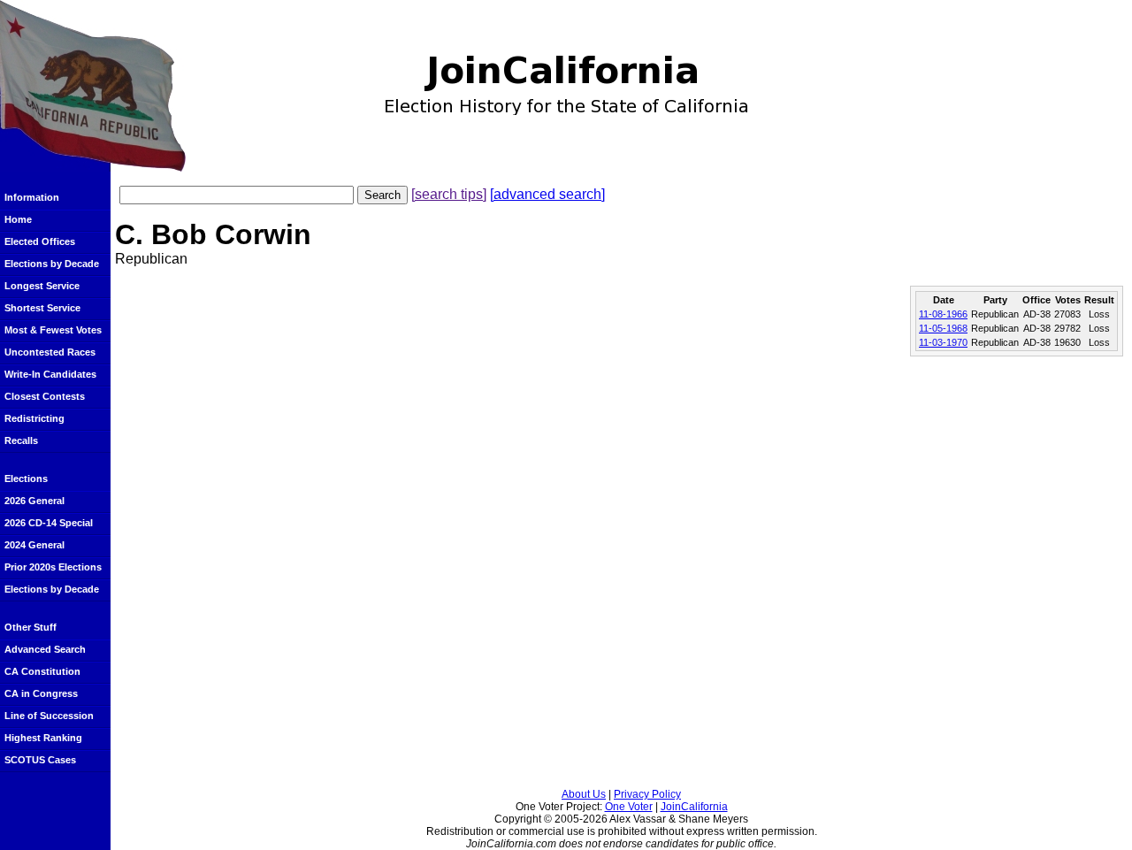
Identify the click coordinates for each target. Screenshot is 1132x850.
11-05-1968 (943, 328)
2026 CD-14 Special (48, 522)
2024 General (34, 545)
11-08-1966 (943, 314)
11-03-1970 (943, 342)
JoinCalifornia (694, 806)
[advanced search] (547, 194)
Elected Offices (39, 241)
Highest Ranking (43, 737)
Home (18, 219)
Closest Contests (44, 396)
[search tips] (448, 194)
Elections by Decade (51, 263)
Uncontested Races (50, 352)
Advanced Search (45, 649)
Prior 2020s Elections (53, 567)
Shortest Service (42, 307)
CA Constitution (42, 671)
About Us (584, 794)
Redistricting (34, 418)
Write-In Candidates (50, 374)
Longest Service (42, 285)
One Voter (629, 806)
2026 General (34, 500)
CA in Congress (41, 693)
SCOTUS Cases (40, 759)
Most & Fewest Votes (53, 330)
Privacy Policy (647, 794)
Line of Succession (49, 715)
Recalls (21, 440)
